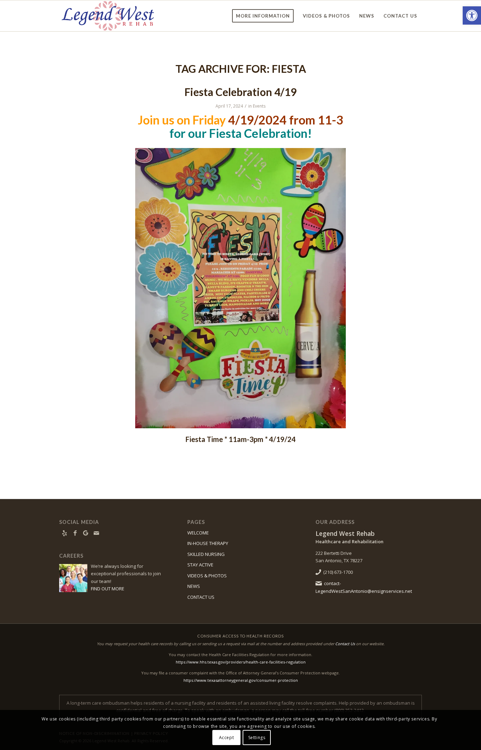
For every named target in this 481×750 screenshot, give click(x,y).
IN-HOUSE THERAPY (207, 543)
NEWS (193, 586)
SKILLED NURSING (206, 554)
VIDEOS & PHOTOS (207, 575)
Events (259, 106)
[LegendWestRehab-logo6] (107, 15)
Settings (257, 738)
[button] (472, 15)
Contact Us (345, 643)
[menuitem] (262, 15)
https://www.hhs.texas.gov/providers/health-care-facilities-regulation (241, 662)
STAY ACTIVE (200, 565)
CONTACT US (200, 597)
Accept (226, 738)
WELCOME (198, 533)
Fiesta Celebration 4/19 (240, 91)
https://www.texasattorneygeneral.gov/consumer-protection (240, 680)
